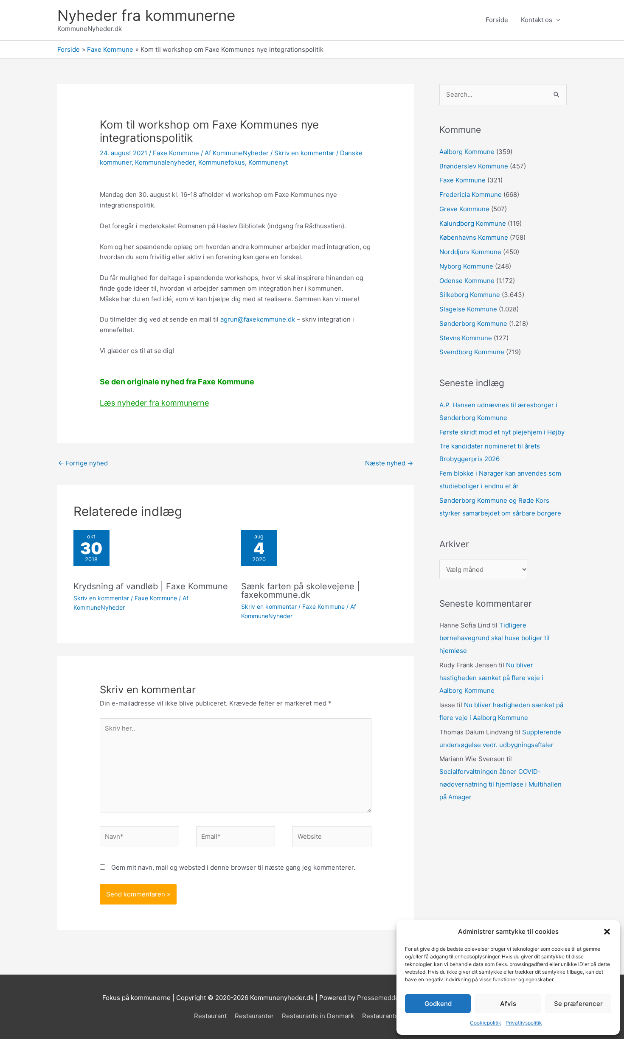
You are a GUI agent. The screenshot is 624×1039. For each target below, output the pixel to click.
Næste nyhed (389, 463)
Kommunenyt (268, 162)
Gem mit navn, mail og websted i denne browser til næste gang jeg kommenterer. (233, 867)
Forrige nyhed (83, 463)
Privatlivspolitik (524, 1022)
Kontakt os (536, 20)
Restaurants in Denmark (318, 1016)
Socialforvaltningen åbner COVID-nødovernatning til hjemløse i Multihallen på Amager (500, 784)
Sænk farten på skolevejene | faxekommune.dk (300, 590)
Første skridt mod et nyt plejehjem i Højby (502, 432)
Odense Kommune (467, 281)
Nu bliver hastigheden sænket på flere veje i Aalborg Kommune (491, 678)
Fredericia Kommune (470, 194)
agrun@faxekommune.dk (257, 319)
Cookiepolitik (485, 1022)
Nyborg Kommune (466, 266)
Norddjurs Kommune (470, 252)
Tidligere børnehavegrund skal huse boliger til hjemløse (494, 638)
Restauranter (254, 1016)
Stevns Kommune (465, 338)
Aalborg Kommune (467, 152)
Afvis (508, 1004)
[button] (607, 931)
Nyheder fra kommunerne (146, 15)
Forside (497, 20)
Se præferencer (578, 1004)
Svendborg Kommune (471, 352)
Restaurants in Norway (396, 1016)
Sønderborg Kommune (473, 323)
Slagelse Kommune (468, 309)
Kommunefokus (221, 162)
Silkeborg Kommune (469, 295)
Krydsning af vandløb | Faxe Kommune (150, 586)
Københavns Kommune (473, 237)
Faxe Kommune (176, 153)
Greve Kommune (464, 209)
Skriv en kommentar (304, 153)
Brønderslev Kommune (473, 166)
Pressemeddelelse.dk (389, 998)
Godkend (438, 1004)
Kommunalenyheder (165, 162)
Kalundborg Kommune (472, 223)
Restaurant (210, 1016)
